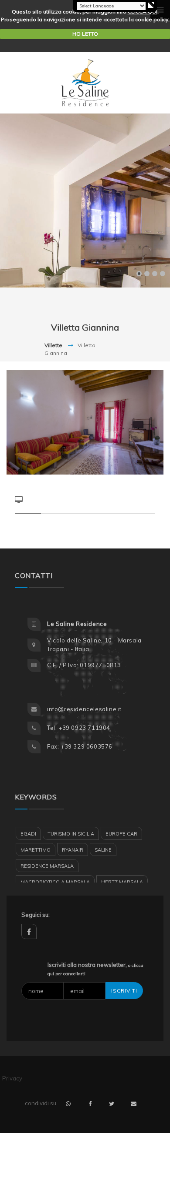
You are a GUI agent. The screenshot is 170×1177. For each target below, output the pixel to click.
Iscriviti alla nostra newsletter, (95, 969)
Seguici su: (35, 914)
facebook (29, 931)
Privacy (12, 1078)
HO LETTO (85, 33)
